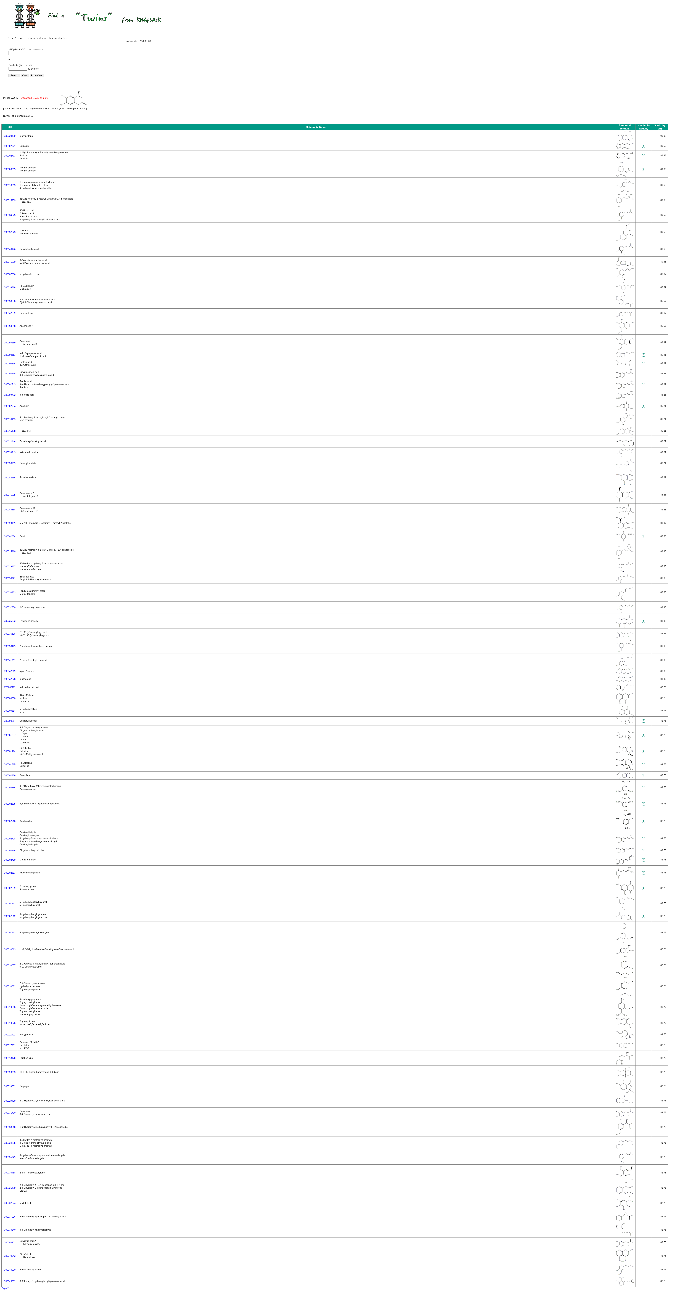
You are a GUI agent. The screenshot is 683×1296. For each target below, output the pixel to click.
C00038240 (9, 1229)
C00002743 (9, 384)
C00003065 (9, 169)
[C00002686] (625, 794)
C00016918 (9, 287)
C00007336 (9, 274)
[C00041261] (625, 665)
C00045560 (9, 262)
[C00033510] (625, 1134)
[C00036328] (625, 637)
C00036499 (9, 646)
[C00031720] (625, 1116)
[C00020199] (625, 528)
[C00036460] (625, 1193)
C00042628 (9, 679)
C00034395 (9, 1143)
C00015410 (9, 551)
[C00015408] (625, 434)
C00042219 (9, 671)
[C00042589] (625, 316)
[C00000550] (625, 703)
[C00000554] (625, 715)
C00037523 (9, 232)
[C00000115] (625, 357)
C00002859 (9, 888)
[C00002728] (625, 842)
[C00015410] (625, 558)
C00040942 (9, 1256)
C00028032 (9, 1086)
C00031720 (9, 1112)
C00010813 (9, 949)
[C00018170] (625, 1064)
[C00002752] (625, 398)
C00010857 (9, 965)
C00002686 (9, 787)
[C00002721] (625, 148)
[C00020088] (73, 105)
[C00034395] (625, 1148)
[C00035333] (625, 627)
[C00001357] (625, 739)
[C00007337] (625, 909)
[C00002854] (625, 541)
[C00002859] (625, 894)
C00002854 (9, 536)
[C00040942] (625, 1262)
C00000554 (9, 710)
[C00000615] (625, 366)
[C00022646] (625, 445)
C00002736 (9, 850)
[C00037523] (625, 240)
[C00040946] (625, 255)
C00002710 (9, 821)
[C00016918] (625, 292)
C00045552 (9, 1281)
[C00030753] (625, 600)
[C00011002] (625, 1038)
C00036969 (9, 463)
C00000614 (9, 721)
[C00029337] (625, 571)
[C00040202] (625, 1246)
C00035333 (9, 621)
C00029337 (9, 566)
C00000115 (9, 355)
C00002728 (9, 838)
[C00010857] (625, 974)
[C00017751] (625, 1047)
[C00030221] (625, 582)
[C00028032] (625, 1092)
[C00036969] (625, 467)
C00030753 (9, 592)
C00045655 (9, 495)
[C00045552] (625, 1285)
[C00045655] (625, 501)
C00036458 (9, 1172)
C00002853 (9, 872)
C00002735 (9, 373)
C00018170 (9, 1058)
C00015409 (9, 200)
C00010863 (9, 185)
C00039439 (9, 136)
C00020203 (9, 1072)
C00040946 (9, 249)
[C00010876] (625, 1027)
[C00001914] (625, 756)
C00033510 (9, 1127)
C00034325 (9, 215)
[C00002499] (625, 777)
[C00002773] (625, 158)
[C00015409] (625, 206)
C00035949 (9, 1157)
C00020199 (9, 523)
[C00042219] (625, 673)
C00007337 (9, 903)
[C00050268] (625, 333)
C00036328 (9, 633)
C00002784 (9, 406)
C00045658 (9, 509)
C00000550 (9, 698)
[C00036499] (625, 651)
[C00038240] (625, 1235)
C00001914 (9, 751)
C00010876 (9, 1023)
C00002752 (9, 395)
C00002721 (9, 146)
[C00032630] (625, 612)
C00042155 (9, 477)
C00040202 (9, 1242)
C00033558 (9, 301)
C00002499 (9, 775)
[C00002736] (625, 852)
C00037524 (9, 1203)
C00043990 (9, 1269)
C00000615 (9, 363)
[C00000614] (625, 723)
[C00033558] (625, 307)
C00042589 (9, 313)
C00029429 (9, 1100)
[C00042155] (625, 484)
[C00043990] (625, 1274)
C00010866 (9, 1007)
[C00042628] (625, 681)
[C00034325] (625, 220)
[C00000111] (625, 690)
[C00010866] (625, 1015)
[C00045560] (625, 265)
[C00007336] (625, 279)
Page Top (6, 1288)
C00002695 (9, 803)
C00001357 (9, 735)
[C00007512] (625, 919)
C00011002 (9, 1034)
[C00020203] (625, 1077)
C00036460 (9, 1188)
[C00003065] (625, 176)
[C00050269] (625, 349)
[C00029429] (625, 1106)
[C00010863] (625, 191)
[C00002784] (625, 410)
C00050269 (9, 342)
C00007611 (9, 932)
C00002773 (9, 155)
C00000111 (9, 687)
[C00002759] (625, 864)
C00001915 (9, 764)
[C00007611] (625, 942)
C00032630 (9, 607)
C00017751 (9, 1045)
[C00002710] (625, 828)
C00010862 (9, 986)
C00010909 (9, 419)
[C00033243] (625, 456)
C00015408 (9, 431)
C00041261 (9, 660)
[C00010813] (625, 953)
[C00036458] (625, 1179)
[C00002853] (625, 878)
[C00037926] (625, 1220)
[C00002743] (625, 388)
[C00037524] (625, 1209)
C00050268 (9, 326)
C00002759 (9, 859)
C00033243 (9, 452)
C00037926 (9, 1216)
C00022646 (9, 441)
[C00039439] (625, 140)
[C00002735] (625, 377)
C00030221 (9, 578)
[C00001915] (625, 769)
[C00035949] (625, 1163)
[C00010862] (625, 995)
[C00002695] (625, 810)
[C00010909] (625, 424)
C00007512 (9, 916)
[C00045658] (625, 514)
